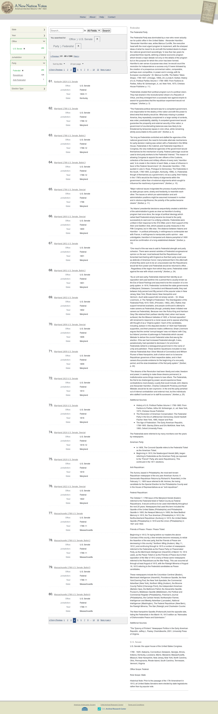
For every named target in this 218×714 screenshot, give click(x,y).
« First (51, 70)
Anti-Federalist (19, 80)
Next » (76, 56)
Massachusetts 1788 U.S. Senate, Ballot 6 (72, 594)
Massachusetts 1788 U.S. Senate (68, 513)
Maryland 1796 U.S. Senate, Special (70, 189)
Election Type (17, 88)
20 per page (75, 64)
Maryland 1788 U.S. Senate (66, 108)
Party (14, 63)
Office (14, 41)
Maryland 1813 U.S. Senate (66, 378)
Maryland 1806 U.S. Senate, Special (70, 324)
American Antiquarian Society (84, 705)
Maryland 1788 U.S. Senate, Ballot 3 (70, 162)
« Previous (55, 56)
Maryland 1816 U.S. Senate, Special (70, 432)
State (14, 29)
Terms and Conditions (136, 705)
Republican (18, 75)
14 (94, 70)
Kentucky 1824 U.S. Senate (66, 82)
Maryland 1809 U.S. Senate (66, 351)
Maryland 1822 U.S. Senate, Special (70, 486)
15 (98, 70)
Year (14, 35)
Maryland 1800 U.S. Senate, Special (70, 216)
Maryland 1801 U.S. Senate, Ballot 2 (70, 270)
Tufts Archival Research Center (112, 705)
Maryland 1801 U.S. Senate (66, 243)
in (85, 30)
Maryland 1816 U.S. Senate (66, 405)
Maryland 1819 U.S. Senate (66, 459)
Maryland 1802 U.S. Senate (66, 297)
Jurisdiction (17, 57)
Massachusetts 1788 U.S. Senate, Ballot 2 (72, 540)
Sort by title (57, 64)
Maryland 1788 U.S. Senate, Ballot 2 (70, 135)
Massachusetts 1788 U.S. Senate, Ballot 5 (72, 567)
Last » (108, 70)
